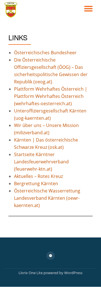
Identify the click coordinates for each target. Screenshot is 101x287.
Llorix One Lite (31, 272)
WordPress (73, 272)
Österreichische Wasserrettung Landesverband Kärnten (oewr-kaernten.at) (47, 198)
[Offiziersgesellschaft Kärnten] (11, 10)
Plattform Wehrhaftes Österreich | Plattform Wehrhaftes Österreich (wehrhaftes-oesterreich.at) (50, 96)
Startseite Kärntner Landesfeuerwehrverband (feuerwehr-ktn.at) (41, 161)
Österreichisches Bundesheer (45, 53)
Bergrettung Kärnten (36, 183)
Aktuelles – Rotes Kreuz (38, 176)
